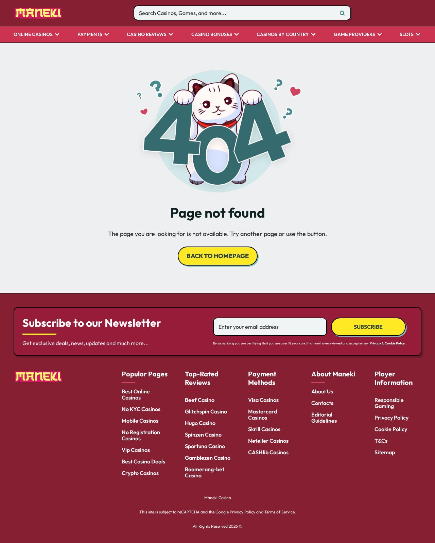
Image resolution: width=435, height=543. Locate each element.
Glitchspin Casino (206, 411)
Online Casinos (33, 34)
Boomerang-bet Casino (204, 472)
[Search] (342, 13)
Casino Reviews (147, 34)
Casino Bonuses (211, 34)
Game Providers (354, 34)
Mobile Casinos (140, 420)
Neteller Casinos (268, 440)
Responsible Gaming (389, 402)
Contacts (322, 403)
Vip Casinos (136, 449)
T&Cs (381, 440)
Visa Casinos (263, 399)
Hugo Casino (200, 423)
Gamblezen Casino (207, 457)
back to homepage (218, 256)
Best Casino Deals (143, 461)
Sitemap (385, 452)
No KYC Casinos (141, 409)
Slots (407, 34)
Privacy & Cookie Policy (387, 343)
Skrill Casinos (264, 429)
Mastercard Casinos (262, 414)
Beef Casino (199, 399)
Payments (89, 34)
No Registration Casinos (141, 435)
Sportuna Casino (205, 446)
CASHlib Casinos (268, 452)
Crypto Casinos (140, 473)
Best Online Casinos (136, 394)
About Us (322, 391)
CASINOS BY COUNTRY (283, 34)
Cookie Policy (391, 429)
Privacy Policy (391, 417)
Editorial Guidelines (324, 417)
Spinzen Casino (203, 434)
